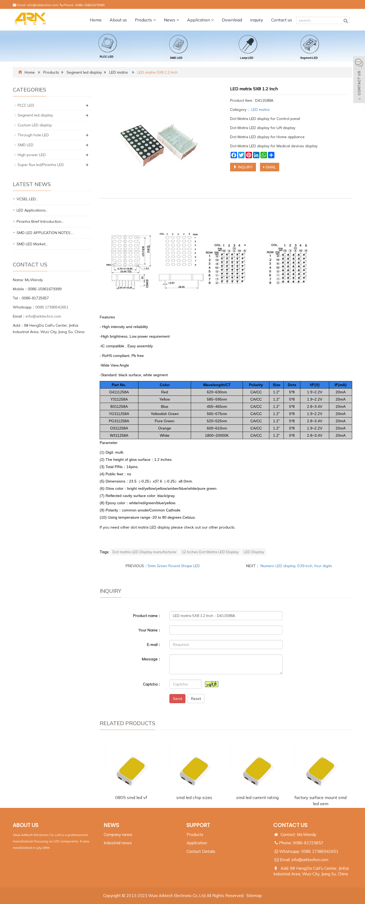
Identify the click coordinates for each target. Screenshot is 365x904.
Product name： (147, 615)
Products (144, 19)
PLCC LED (26, 105)
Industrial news (118, 842)
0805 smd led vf (131, 797)
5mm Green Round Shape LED (174, 565)
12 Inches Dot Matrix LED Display (210, 551)
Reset (196, 698)
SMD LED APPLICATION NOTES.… (45, 232)
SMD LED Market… (32, 244)
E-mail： (154, 644)
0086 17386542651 (51, 307)
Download (232, 19)
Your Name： (149, 630)
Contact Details (201, 851)
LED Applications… (32, 210)
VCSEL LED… (27, 199)
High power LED (32, 154)
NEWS (111, 825)
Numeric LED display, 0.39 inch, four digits (295, 565)
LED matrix (118, 72)
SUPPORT (198, 825)
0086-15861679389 (89, 5)
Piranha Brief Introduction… (40, 221)
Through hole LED (33, 135)
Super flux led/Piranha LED (41, 164)
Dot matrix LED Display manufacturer (144, 551)
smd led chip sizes (194, 797)
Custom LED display (35, 125)
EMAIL (270, 167)
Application (199, 19)
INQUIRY (245, 167)
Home (96, 19)
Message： (151, 659)
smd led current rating (257, 797)
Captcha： (152, 684)
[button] (154, 19)
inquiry (256, 19)
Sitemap (254, 895)
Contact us (281, 19)
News (170, 19)
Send (177, 698)
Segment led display (84, 72)
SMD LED (25, 144)
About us (118, 19)
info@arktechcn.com (43, 5)
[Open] (359, 80)
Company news (118, 834)
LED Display (254, 551)
